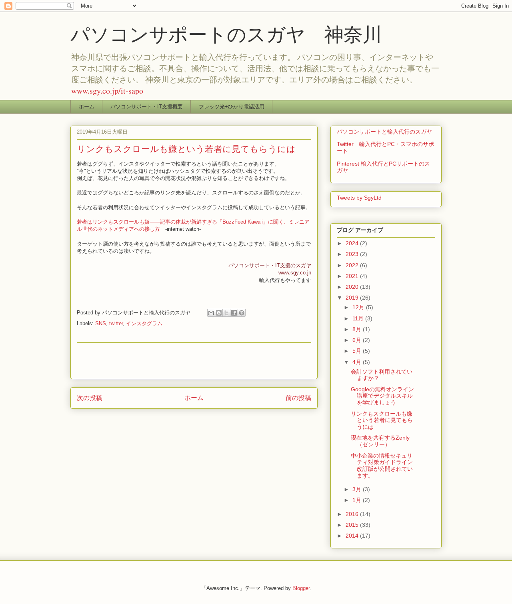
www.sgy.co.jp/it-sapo (107, 90)
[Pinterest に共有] (242, 313)
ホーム (86, 107)
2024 (353, 243)
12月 (359, 307)
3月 (357, 489)
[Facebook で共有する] (234, 313)
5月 (357, 351)
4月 (357, 362)
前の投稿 (298, 397)
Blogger (301, 588)
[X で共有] (226, 313)
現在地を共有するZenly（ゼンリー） (380, 441)
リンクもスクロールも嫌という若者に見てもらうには (382, 420)
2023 (353, 254)
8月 (357, 329)
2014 (353, 535)
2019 (353, 297)
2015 (353, 525)
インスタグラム (144, 323)
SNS (100, 323)
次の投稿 (89, 397)
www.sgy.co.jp (294, 273)
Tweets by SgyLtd (359, 197)
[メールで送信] (211, 313)
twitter (116, 323)
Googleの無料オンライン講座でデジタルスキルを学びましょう (382, 396)
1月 (357, 500)
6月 (357, 340)
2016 (353, 514)
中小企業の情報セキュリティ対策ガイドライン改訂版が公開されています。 (382, 465)
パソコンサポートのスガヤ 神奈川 (226, 33)
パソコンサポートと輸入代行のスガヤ (384, 131)
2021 (353, 276)
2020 (353, 287)
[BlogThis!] (219, 313)
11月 (358, 318)
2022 (353, 265)
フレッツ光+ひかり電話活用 (231, 107)
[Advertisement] (194, 361)
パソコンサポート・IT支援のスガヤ (269, 265)
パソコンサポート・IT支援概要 (146, 107)
